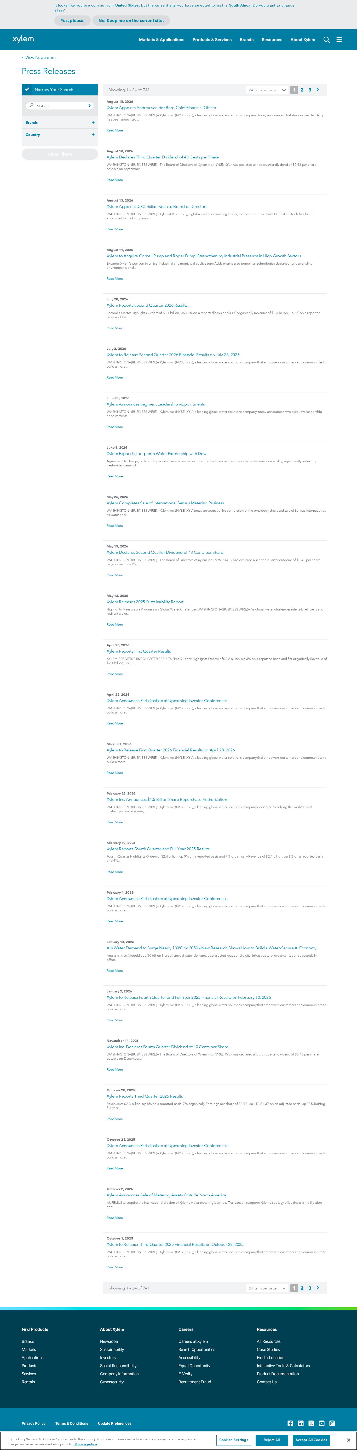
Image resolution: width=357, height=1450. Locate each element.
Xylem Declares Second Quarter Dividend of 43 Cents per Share (165, 552)
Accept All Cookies (311, 1440)
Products (29, 1365)
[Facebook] (290, 1423)
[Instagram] (332, 1423)
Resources (272, 39)
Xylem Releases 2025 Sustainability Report (145, 601)
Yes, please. (73, 20)
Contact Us (267, 1381)
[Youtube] (322, 1423)
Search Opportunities (197, 1349)
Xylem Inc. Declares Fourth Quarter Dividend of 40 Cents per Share (167, 1046)
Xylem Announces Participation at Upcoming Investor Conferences (167, 700)
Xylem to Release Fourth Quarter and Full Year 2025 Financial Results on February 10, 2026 (189, 997)
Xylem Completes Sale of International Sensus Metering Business (165, 502)
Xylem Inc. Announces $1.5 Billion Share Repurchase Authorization (167, 799)
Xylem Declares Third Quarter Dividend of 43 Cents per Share (163, 157)
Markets (29, 1349)
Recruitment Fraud (195, 1381)
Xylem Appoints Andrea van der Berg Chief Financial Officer (161, 107)
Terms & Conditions (71, 1423)
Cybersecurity (112, 1381)
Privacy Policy (33, 1423)
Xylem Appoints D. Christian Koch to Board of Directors (157, 206)
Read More (115, 130)
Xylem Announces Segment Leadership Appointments (156, 404)
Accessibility (189, 1357)
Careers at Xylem (193, 1341)
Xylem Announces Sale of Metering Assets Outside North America (166, 1194)
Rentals (28, 1381)
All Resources (269, 1341)
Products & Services (212, 39)
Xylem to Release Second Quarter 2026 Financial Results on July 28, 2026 (173, 354)
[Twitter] (311, 1423)
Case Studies (268, 1349)
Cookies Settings (233, 1440)
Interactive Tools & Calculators (283, 1365)
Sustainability (112, 1349)
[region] (178, 1440)
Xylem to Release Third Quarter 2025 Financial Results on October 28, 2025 (175, 1244)
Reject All (272, 1440)
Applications (33, 1357)
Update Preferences (114, 1423)
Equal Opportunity (194, 1365)
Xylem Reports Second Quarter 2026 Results (147, 305)
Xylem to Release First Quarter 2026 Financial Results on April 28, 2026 (171, 749)
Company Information (119, 1373)
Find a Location (270, 1357)
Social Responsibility (118, 1365)
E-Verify (185, 1373)
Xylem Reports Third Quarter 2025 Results (145, 1096)
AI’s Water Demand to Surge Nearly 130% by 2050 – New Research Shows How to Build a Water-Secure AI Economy (211, 947)
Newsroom (109, 1341)
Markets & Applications (161, 39)
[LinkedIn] (301, 1423)
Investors (108, 1357)
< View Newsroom (38, 57)
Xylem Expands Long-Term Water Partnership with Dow (156, 453)
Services (29, 1373)
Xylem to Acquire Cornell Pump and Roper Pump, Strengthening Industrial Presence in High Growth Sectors (204, 255)
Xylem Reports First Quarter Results (139, 651)
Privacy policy (85, 1444)
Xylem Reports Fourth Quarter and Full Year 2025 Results (158, 848)
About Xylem (303, 39)
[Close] (348, 1440)
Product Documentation (278, 1373)
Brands (247, 39)
